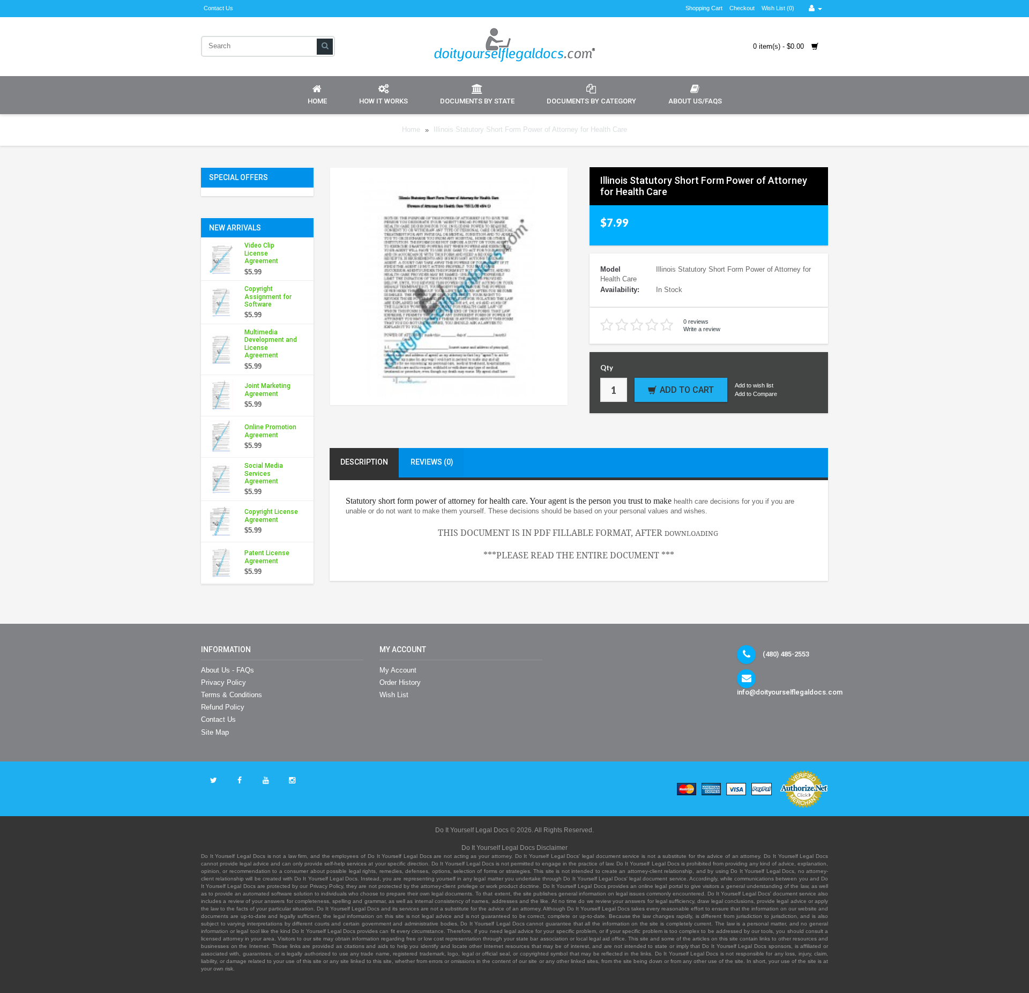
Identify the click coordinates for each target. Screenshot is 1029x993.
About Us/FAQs (695, 101)
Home (317, 101)
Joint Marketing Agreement (267, 389)
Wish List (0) (778, 8)
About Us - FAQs (227, 670)
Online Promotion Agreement (270, 430)
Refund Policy (222, 707)
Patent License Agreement (266, 556)
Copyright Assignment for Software (268, 296)
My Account (397, 670)
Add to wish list (754, 385)
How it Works (383, 101)
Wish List (393, 695)
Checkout (742, 8)
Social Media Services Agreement (263, 473)
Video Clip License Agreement (261, 253)
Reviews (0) (432, 462)
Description (364, 462)
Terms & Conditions (231, 695)
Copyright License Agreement (271, 515)
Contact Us (218, 8)
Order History (400, 682)
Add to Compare (756, 394)
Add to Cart (687, 390)
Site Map (215, 732)
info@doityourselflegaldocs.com (789, 692)
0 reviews (696, 321)
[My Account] (815, 8)
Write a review (701, 329)
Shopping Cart (703, 8)
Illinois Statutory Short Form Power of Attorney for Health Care (530, 130)
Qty (606, 367)
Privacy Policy (223, 682)
